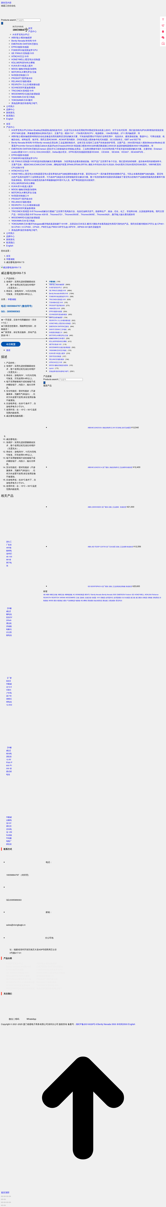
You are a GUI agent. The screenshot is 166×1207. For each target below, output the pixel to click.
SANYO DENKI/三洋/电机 (58, 329)
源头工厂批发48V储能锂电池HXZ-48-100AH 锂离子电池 (9, 553)
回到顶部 (163, 20)
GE (133, 594)
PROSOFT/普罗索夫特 (57, 305)
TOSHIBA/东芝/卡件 (56, 302)
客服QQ (163, 31)
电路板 (77, 600)
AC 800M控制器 (78, 594)
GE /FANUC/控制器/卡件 (57, 290)
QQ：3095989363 (10, 311)
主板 (77, 597)
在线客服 (163, 43)
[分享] (7, 1196)
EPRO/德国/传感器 (55, 311)
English (131, 1024)
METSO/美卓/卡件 (55, 344)
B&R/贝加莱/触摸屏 (56, 317)
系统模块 (90, 600)
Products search (8, 19)
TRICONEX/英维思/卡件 (57, 299)
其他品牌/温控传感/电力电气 (59, 371)
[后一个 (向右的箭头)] (5, 1199)
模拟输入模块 (62, 600)
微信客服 (163, 37)
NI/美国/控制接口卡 (55, 332)
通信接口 (105, 600)
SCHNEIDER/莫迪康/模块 (58, 314)
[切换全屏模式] (5, 1196)
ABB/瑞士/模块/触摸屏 (56, 284)
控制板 (150, 597)
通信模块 (112, 600)
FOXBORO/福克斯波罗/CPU (59, 296)
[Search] (2, 23)
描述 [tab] (8, 350)
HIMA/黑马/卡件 (54, 308)
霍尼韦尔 (119, 600)
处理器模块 (118, 597)
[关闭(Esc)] (10, 1196)
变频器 (102, 597)
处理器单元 (109, 597)
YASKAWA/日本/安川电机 (58, 350)
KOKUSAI (148, 594)
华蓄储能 (12, 299)
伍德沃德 (88, 597)
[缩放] (2, 1196)
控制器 (144, 597)
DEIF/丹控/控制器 (55, 356)
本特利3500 (122, 1024)
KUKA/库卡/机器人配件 (57, 353)
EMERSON (121, 594)
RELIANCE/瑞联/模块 (56, 359)
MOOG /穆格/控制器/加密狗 (58, 365)
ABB (47, 594)
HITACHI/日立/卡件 (55, 362)
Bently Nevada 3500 (109, 594)
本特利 (51, 600)
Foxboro (128, 594)
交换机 (82, 597)
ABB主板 (61, 594)
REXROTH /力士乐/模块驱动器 (59, 320)
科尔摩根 (84, 600)
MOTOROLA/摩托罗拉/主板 (58, 335)
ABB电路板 (68, 594)
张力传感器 (126, 597)
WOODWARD (70, 597)
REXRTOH (55, 597)
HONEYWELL (139, 594)
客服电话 (163, 25)
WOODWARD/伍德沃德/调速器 (59, 347)
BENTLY (88, 594)
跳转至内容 (6, 2)
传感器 (94, 597)
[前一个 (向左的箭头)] (2, 1199)
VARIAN (62, 597)
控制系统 (156, 597)
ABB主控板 (53, 594)
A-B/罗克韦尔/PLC (55, 287)
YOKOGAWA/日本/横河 (57, 338)
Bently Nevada (96, 594)
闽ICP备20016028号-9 (86, 1024)
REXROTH (47, 597)
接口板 (132, 597)
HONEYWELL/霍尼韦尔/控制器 (60, 323)
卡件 (98, 597)
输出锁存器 (98, 600)
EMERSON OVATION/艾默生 (59, 326)
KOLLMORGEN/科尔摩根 (58, 341)
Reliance (155, 594)
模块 (55, 600)
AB (44, 594)
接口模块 (139, 597)
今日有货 (10, 344)
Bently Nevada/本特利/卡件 (58, 293)
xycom (51, 368)
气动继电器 (71, 600)
